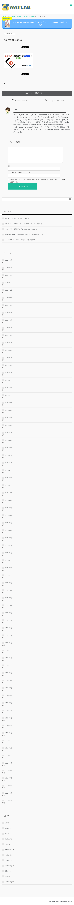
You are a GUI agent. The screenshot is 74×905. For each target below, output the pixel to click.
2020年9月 (8, 673)
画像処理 (8, 882)
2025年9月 (8, 297)
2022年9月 (8, 493)
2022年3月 (8, 538)
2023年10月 (9, 395)
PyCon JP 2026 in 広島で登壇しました (17, 218)
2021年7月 (8, 598)
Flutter (7, 828)
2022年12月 (9, 470)
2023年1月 (8, 463)
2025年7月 (8, 312)
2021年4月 (8, 620)
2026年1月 (8, 275)
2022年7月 (8, 508)
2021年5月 (8, 613)
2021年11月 (9, 568)
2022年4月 (8, 530)
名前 (9, 166)
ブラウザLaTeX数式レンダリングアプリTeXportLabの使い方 (23, 224)
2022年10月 (9, 485)
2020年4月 (8, 710)
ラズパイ (8, 860)
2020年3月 (8, 718)
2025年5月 (8, 327)
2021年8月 (8, 590)
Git (6, 833)
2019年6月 (8, 785)
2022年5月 (8, 523)
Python (7, 839)
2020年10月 (9, 665)
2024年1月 (8, 372)
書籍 (6, 876)
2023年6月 (8, 425)
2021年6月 (8, 605)
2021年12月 (9, 560)
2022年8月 (8, 500)
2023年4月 (8, 440)
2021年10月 (9, 575)
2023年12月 (9, 380)
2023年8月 (8, 410)
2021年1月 (8, 643)
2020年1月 (8, 733)
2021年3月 (8, 628)
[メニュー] (71, 5)
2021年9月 (8, 583)
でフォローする (21, 100)
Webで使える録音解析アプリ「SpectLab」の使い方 (21, 229)
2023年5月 (8, 432)
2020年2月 (8, 725)
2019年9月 (8, 763)
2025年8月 (8, 305)
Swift (6, 844)
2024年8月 (8, 350)
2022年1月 (8, 553)
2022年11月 (9, 478)
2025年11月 (9, 290)
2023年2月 (8, 455)
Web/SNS (8, 849)
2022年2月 (8, 545)
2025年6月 (8, 320)
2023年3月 (8, 448)
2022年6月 (8, 515)
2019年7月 (8, 778)
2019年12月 (9, 740)
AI (6, 823)
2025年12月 (9, 282)
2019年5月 (8, 793)
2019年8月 (8, 770)
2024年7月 (8, 357)
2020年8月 (8, 680)
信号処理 (8, 865)
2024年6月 (8, 365)
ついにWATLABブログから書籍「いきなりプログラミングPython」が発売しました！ (36, 22)
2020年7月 (8, 688)
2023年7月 (8, 418)
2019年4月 (8, 800)
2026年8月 (8, 260)
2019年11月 (9, 748)
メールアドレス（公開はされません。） (18, 173)
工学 (6, 871)
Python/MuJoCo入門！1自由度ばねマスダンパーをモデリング (24, 234)
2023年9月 (8, 402)
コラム (7, 855)
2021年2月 (8, 635)
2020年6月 (8, 695)
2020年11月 (9, 658)
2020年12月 (9, 650)
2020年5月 (8, 703)
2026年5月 (8, 267)
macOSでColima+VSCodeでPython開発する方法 (20, 240)
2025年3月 (8, 335)
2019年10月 (9, 755)
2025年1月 (8, 342)
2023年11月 (9, 388)
